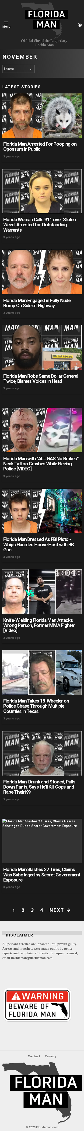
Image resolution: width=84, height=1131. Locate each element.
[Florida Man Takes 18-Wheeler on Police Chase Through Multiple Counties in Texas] (42, 672)
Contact (34, 1056)
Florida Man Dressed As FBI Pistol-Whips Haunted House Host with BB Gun (38, 545)
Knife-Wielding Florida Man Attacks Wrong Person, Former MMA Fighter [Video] (39, 625)
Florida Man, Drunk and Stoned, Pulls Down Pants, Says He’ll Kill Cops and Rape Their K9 (39, 787)
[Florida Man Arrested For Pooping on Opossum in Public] (42, 115)
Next (56, 910)
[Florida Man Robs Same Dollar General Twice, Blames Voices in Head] (42, 347)
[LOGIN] (80, 25)
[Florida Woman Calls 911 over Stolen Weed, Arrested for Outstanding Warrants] (42, 191)
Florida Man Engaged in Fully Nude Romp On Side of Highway (36, 303)
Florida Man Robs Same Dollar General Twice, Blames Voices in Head (40, 378)
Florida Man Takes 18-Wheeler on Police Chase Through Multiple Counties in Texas (36, 706)
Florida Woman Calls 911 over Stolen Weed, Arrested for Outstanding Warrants (39, 225)
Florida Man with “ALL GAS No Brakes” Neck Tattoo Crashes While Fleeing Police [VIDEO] (41, 464)
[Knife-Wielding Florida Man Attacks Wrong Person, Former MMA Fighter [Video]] (42, 591)
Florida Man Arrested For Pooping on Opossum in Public (40, 146)
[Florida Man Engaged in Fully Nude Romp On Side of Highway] (42, 272)
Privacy (50, 1056)
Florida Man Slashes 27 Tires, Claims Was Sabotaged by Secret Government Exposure (41, 875)
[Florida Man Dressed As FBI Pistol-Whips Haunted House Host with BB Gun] (42, 511)
